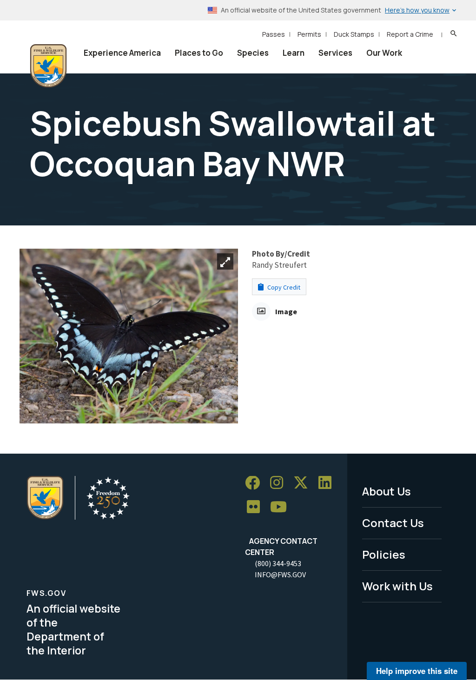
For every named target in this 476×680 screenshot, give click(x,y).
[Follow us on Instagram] (280, 483)
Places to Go (199, 52)
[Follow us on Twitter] (304, 483)
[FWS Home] (48, 66)
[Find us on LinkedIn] (328, 483)
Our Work (384, 52)
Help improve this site (416, 670)
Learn (293, 52)
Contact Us (393, 522)
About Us (386, 491)
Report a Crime (410, 34)
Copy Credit (283, 287)
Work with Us (397, 586)
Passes (273, 34)
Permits (309, 34)
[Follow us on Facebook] (255, 483)
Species (253, 52)
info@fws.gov (280, 574)
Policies (383, 554)
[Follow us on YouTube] (281, 507)
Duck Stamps (354, 34)
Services (335, 52)
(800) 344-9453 (278, 563)
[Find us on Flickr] (256, 507)
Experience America (122, 52)
